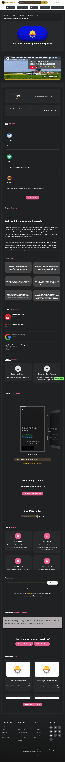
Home (6, 15)
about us (4, 729)
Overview (34, 7)
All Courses (13, 15)
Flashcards (46, 7)
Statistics (11, 7)
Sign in (29, 594)
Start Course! (32, 197)
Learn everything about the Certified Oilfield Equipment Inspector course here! (32, 622)
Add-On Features (58, 7)
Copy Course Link (50, 110)
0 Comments (24, 109)
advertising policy (38, 735)
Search (44, 2)
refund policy (37, 732)
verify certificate (22, 732)
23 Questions (37, 109)
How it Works (23, 7)
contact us (5, 735)
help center (21, 735)
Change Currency (32, 457)
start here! (5, 727)
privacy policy (37, 729)
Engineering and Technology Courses (30, 15)
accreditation (21, 729)
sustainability (5, 737)
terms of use (37, 727)
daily (18, 96)
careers (4, 732)
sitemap (20, 740)
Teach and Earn (22, 737)
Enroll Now (8, 444)
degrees (20, 727)
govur (35, 737)
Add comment (52, 583)
